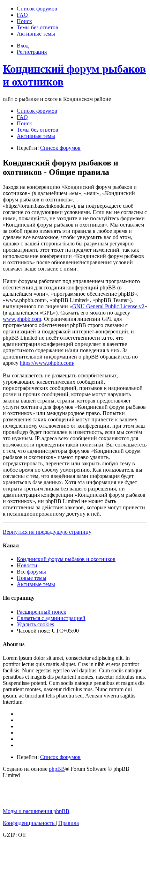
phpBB (57, 769)
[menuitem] (37, 9)
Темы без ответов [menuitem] (37, 130)
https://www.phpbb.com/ (47, 363)
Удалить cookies (35, 624)
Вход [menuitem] (23, 46)
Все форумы (31, 572)
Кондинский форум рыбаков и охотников (66, 559)
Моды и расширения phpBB (36, 811)
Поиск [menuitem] (24, 123)
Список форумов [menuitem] (37, 111)
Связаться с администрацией (51, 618)
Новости (27, 565)
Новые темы (31, 578)
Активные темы (36, 584)
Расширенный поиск (41, 612)
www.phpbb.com (22, 319)
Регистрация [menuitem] (32, 52)
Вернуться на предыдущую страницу (47, 532)
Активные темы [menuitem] (36, 136)
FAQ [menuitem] (22, 117)
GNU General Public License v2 (108, 306)
